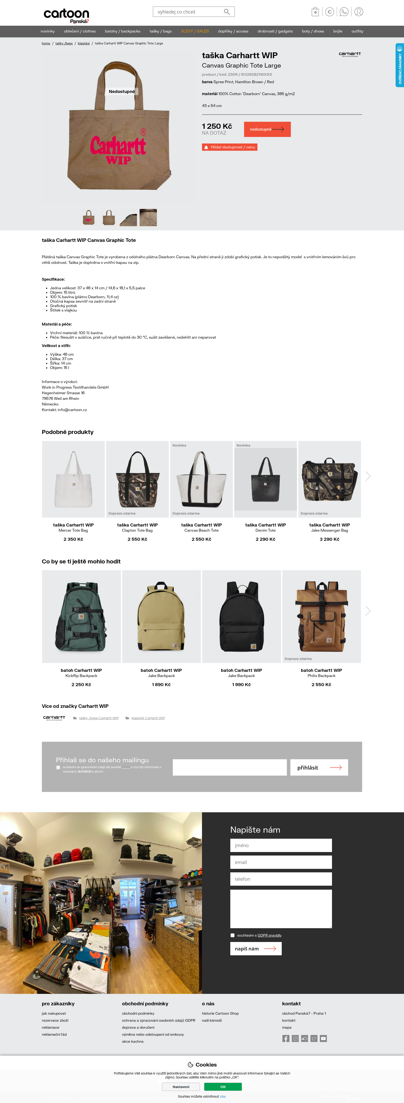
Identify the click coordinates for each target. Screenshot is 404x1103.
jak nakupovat (54, 1013)
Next (368, 476)
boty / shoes (313, 31)
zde (222, 1096)
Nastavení (181, 1087)
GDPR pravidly (269, 935)
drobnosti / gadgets (275, 31)
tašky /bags (64, 43)
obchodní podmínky (138, 1013)
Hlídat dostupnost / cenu (231, 147)
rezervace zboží (55, 1020)
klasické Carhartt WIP (148, 718)
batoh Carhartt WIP (81, 673)
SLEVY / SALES (195, 31)
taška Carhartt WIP (73, 527)
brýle (337, 31)
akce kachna (133, 1041)
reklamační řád (54, 1034)
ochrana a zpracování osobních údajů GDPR (158, 1020)
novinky (48, 31)
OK (223, 1087)
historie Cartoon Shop (220, 1013)
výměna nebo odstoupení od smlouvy (153, 1034)
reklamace (50, 1027)
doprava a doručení (138, 1027)
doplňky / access (233, 31)
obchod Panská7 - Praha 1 (304, 1013)
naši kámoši (212, 1020)
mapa (287, 1027)
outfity (357, 31)
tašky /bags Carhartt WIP (99, 718)
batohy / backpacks (122, 31)
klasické (84, 43)
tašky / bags (161, 31)
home (46, 43)
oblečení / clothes (80, 31)
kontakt (289, 1020)
